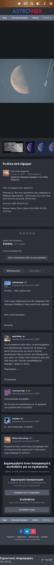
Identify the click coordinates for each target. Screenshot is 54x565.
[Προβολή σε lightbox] (27, 81)
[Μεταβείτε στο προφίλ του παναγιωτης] (7, 392)
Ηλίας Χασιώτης (22, 171)
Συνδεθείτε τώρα (27, 510)
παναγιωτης (18, 390)
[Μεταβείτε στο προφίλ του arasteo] (7, 420)
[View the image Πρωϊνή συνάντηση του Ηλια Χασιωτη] (41, 147)
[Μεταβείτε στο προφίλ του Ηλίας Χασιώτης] (6, 173)
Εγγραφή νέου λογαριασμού (27, 492)
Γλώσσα (10, 537)
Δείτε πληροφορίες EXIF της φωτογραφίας (27, 257)
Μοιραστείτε (14, 271)
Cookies (44, 537)
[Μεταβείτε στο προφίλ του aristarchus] (7, 284)
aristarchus (17, 282)
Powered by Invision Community (27, 539)
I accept (47, 559)
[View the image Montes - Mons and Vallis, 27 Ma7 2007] (13, 147)
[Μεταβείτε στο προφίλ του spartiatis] (7, 338)
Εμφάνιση (21, 537)
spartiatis (16, 336)
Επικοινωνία (34, 537)
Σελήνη (7, 243)
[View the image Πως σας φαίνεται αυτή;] (30, 147)
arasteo (16, 418)
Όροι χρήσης (5, 561)
